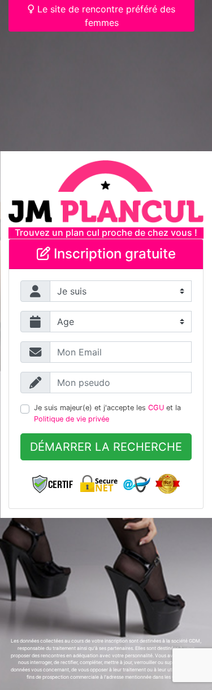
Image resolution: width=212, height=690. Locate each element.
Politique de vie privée (71, 419)
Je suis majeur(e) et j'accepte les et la (107, 413)
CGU (156, 407)
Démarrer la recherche (106, 447)
